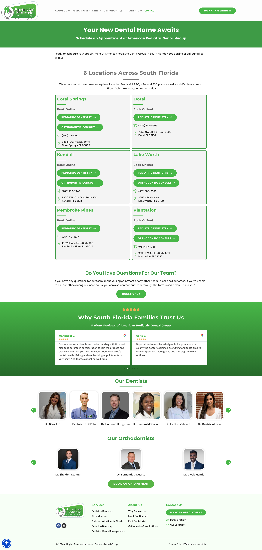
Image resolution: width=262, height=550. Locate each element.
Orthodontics (113, 10)
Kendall (65, 154)
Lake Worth (146, 154)
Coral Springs (72, 99)
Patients (133, 10)
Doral (139, 99)
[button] (124, 368)
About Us (61, 10)
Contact (150, 10)
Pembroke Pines (75, 210)
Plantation (145, 210)
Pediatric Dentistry (85, 10)
